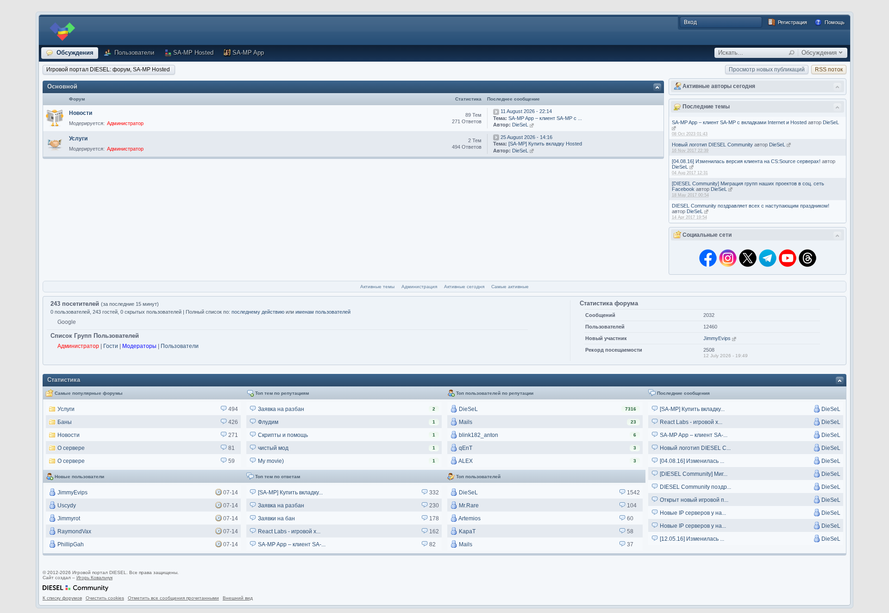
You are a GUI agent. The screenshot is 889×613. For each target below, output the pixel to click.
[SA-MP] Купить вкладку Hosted (545, 143)
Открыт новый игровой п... (693, 500)
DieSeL (831, 122)
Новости (80, 113)
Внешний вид (238, 597)
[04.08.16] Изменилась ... (691, 461)
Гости (110, 346)
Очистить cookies (105, 597)
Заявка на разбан (280, 409)
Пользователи (133, 52)
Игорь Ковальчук (94, 577)
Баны (64, 422)
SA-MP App (248, 52)
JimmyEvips (717, 338)
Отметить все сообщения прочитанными (173, 597)
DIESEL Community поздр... (694, 487)
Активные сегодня (464, 286)
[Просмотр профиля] (674, 128)
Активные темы (377, 286)
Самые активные (510, 286)
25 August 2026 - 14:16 (526, 137)
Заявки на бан (276, 518)
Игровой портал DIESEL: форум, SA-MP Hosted (108, 69)
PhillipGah (70, 544)
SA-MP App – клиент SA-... (692, 435)
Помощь (834, 22)
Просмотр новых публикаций (767, 69)
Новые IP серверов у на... (692, 513)
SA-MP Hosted (193, 52)
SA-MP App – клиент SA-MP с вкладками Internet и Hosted (739, 122)
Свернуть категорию (657, 87)
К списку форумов (62, 597)
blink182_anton (477, 435)
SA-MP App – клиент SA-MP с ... (545, 118)
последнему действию (258, 312)
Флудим (267, 422)
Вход (690, 22)
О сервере (70, 448)
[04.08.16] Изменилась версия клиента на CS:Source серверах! (746, 161)
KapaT (466, 531)
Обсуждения (74, 52)
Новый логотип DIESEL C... (694, 448)
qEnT (464, 448)
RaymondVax (73, 531)
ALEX (465, 461)
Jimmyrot (68, 518)
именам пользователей (323, 312)
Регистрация (791, 22)
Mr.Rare (468, 505)
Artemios (469, 518)
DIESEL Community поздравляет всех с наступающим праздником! (750, 206)
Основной (62, 86)
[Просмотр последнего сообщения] (496, 111)
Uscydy (66, 505)
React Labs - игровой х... (690, 422)
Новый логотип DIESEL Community (712, 144)
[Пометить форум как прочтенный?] (54, 118)
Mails (464, 422)
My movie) (270, 461)
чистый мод (272, 448)
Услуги (78, 138)
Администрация (419, 286)
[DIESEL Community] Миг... (692, 474)
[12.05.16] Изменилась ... (691, 539)
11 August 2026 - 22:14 (526, 111)
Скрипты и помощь (282, 435)
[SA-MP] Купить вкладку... (691, 409)
